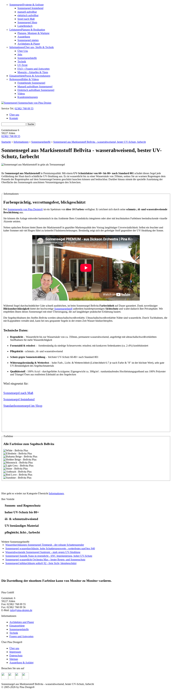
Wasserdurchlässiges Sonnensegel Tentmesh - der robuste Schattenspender (44, 544)
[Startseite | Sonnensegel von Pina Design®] (26, 102)
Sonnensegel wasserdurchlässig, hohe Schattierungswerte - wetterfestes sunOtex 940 (50, 548)
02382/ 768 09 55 (24, 108)
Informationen (21, 141)
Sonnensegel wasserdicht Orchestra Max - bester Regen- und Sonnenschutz (45, 559)
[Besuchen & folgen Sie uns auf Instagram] (18, 678)
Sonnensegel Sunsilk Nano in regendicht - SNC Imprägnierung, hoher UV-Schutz (48, 555)
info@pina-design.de (21, 610)
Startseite (6, 141)
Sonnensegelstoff (63, 308)
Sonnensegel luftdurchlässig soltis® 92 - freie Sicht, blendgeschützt (40, 563)
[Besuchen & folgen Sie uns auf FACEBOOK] (4, 678)
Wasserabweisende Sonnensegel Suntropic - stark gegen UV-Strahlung (42, 552)
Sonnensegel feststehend (19, 399)
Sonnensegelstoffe (41, 141)
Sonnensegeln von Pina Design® (25, 209)
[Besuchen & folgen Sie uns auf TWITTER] (11, 678)
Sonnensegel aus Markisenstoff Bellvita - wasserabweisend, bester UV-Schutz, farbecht (99, 141)
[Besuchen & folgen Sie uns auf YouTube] (25, 678)
